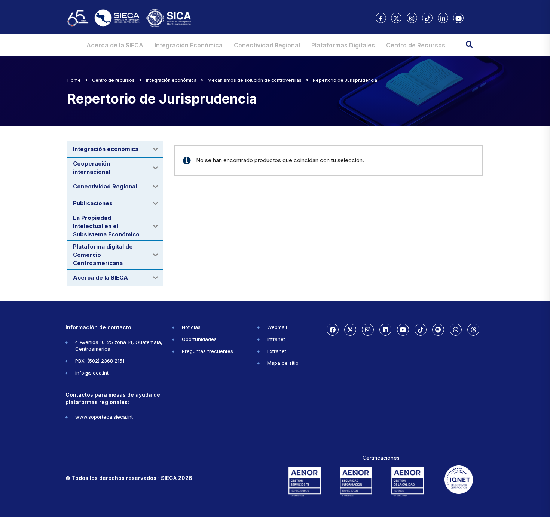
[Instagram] (368, 330)
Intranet (276, 339)
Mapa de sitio (283, 363)
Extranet (276, 351)
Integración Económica (189, 45)
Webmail (277, 327)
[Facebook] (333, 330)
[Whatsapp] (456, 330)
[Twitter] (350, 330)
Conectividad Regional (267, 45)
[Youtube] (403, 330)
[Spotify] (438, 330)
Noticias (191, 327)
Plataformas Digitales (343, 45)
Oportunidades (199, 339)
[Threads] (473, 330)
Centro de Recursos (415, 45)
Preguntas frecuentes (207, 351)
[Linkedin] (385, 330)
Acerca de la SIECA (114, 45)
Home (74, 80)
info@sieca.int (92, 373)
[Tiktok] (421, 330)
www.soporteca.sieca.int (104, 417)
